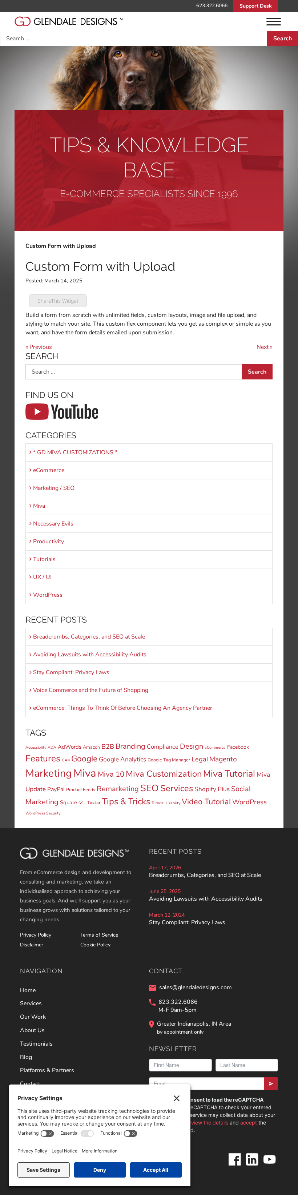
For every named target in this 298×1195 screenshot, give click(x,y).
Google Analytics (122, 759)
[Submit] (271, 1083)
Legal (200, 759)
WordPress (48, 595)
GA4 (66, 760)
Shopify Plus (212, 789)
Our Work (33, 1017)
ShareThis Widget (57, 301)
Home (28, 990)
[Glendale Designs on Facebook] (234, 1165)
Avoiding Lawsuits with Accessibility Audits (89, 655)
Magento (223, 759)
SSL (82, 803)
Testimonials (36, 1044)
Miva (39, 506)
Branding (130, 746)
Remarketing (118, 789)
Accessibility (35, 747)
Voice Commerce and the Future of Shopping (90, 690)
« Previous (38, 347)
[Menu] (273, 21)
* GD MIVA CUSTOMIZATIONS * (75, 452)
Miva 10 (111, 774)
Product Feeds (80, 789)
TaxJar (93, 803)
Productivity (48, 542)
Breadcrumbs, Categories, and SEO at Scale (89, 637)
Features (42, 758)
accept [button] (248, 1122)
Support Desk (255, 6)
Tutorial (158, 803)
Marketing (48, 773)
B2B (107, 746)
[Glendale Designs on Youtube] (269, 1165)
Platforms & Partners (47, 1070)
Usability (173, 803)
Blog (26, 1057)
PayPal (56, 789)
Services (176, 788)
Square (68, 802)
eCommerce (48, 470)
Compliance (162, 747)
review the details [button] (207, 1122)
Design (191, 746)
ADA (52, 747)
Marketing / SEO (53, 488)
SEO (149, 788)
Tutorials (44, 559)
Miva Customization (164, 774)
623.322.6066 (211, 5)
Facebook (238, 747)
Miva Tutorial (229, 774)
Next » (265, 347)
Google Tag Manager (169, 760)
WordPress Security (42, 813)
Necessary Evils (53, 524)
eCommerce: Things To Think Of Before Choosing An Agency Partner (122, 708)
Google (84, 758)
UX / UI (42, 577)
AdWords (69, 747)
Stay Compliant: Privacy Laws (71, 672)
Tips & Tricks (126, 801)
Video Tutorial (206, 801)
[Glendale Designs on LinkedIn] (252, 1165)
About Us (32, 1030)
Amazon (91, 747)
